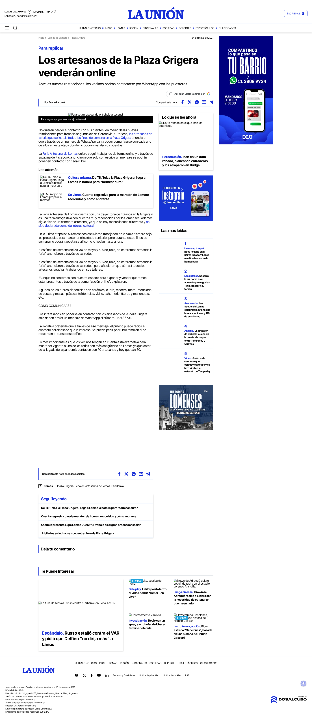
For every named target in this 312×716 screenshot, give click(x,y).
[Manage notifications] (303, 683)
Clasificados (227, 28)
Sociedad (168, 28)
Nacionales (150, 28)
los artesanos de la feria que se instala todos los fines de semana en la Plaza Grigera (95, 136)
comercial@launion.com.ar (33, 702)
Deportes (185, 28)
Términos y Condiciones (124, 675)
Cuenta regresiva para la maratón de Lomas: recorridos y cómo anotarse (88, 516)
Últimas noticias (90, 28)
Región (133, 28)
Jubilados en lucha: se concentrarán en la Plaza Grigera (77, 533)
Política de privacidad (149, 675)
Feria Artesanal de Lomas (60, 153)
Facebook (91, 675)
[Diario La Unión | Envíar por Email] (204, 102)
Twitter (84, 675)
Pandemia (117, 486)
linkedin (107, 675)
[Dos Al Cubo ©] (289, 702)
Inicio (108, 28)
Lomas (121, 28)
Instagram (76, 675)
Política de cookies (172, 675)
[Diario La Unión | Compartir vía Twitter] (189, 102)
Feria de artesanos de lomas (92, 486)
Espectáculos (205, 28)
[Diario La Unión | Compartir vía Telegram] (211, 102)
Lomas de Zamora (57, 37)
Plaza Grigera (65, 486)
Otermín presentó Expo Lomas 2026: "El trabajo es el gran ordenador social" (91, 525)
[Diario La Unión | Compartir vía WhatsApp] (197, 102)
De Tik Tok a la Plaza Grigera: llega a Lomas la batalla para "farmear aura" (89, 508)
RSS (187, 675)
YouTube (99, 675)
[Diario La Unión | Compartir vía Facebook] (182, 102)
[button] (295, 13)
